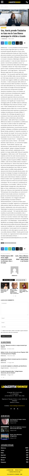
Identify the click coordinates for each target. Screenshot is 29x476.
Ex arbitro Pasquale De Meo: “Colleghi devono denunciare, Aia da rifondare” (12, 372)
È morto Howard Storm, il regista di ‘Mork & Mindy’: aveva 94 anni (24, 291)
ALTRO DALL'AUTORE (20, 280)
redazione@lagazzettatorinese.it (17, 405)
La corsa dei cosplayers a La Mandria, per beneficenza (14, 366)
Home (2, 5)
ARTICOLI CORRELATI (8, 280)
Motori (3, 460)
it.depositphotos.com (14, 471)
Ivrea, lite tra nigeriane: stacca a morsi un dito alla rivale (18, 427)
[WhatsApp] (9, 43)
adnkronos (7, 242)
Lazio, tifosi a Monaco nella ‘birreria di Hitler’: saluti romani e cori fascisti (21, 258)
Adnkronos (4, 38)
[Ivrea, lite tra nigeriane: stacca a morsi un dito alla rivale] (5, 429)
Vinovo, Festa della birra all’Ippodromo (16, 435)
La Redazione (10, 470)
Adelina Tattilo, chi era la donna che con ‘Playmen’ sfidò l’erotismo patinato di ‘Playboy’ (14, 352)
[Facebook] (2, 43)
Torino (2, 450)
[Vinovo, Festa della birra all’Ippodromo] (5, 437)
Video (2, 453)
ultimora (13, 242)
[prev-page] (13, 296)
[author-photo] (14, 270)
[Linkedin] (13, 43)
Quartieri (3, 455)
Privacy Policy (18, 470)
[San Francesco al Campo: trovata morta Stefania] (5, 422)
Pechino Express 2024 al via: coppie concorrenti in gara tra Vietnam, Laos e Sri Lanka (7, 259)
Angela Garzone (5, 368)
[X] (6, 43)
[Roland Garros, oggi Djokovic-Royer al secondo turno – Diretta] (5, 285)
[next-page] (15, 296)
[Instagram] (14, 409)
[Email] (17, 43)
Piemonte (3, 462)
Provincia (3, 457)
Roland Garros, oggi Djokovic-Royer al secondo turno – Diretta (4, 291)
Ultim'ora (6, 5)
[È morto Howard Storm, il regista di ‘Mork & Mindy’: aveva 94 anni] (24, 285)
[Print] (21, 43)
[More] (24, 43)
